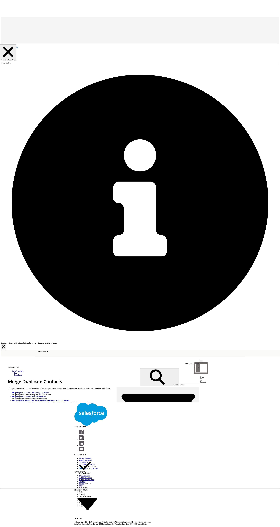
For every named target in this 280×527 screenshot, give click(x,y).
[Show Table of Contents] (201, 361)
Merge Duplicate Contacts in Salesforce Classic (29, 397)
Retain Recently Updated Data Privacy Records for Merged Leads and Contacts (40, 401)
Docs (16, 373)
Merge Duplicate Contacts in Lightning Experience (30, 393)
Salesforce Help (18, 371)
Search (197, 367)
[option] (85, 467)
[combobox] (87, 504)
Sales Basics (18, 375)
